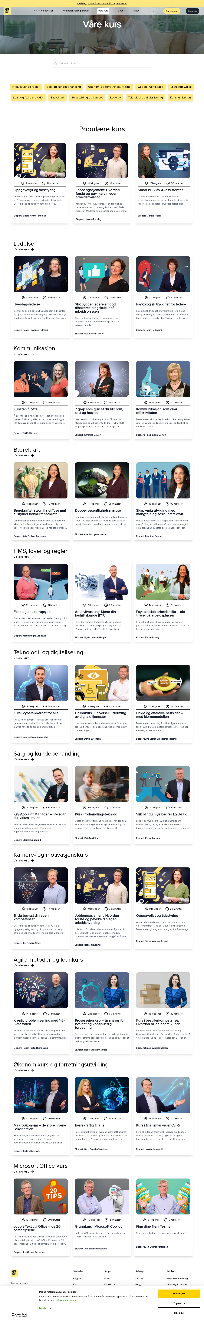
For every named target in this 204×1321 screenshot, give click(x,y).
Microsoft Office (181, 86)
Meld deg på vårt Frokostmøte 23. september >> (102, 3)
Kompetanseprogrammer (76, 11)
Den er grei (179, 1293)
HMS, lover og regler (26, 86)
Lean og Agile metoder (28, 97)
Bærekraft (57, 97)
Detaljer (43, 1308)
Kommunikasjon (180, 97)
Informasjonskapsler (67, 1300)
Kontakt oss (172, 11)
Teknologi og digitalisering (145, 97)
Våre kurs (103, 11)
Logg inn (192, 11)
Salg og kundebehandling (64, 86)
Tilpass (177, 1303)
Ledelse (115, 97)
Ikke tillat (179, 1313)
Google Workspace (150, 86)
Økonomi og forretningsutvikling (109, 86)
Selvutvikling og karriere (87, 97)
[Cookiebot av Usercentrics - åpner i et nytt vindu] (19, 1315)
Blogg (121, 11)
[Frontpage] (8, 11)
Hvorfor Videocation (43, 11)
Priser (136, 11)
